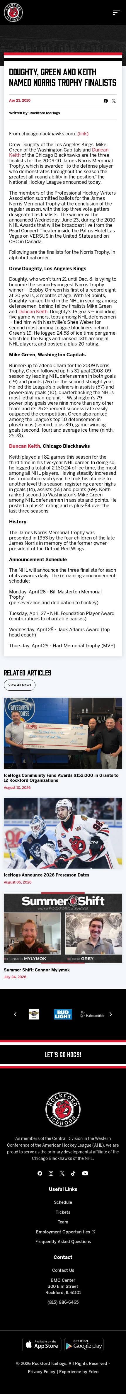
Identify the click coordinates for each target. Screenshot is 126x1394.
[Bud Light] (63, 1014)
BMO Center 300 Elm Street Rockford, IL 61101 (63, 1287)
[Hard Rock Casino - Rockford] (34, 1014)
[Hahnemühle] (92, 1014)
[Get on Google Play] (84, 1344)
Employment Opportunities (63, 1232)
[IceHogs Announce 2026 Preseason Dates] (63, 833)
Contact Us (63, 1271)
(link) (82, 134)
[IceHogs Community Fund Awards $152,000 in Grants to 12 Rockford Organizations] (63, 733)
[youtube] (85, 1173)
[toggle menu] (116, 12)
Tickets (63, 1213)
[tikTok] (73, 1173)
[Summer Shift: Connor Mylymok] (63, 928)
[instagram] (51, 1173)
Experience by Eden (78, 1372)
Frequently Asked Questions (63, 1242)
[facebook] (39, 1173)
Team (63, 1222)
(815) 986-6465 (63, 1303)
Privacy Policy (41, 1372)
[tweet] (113, 101)
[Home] (13, 12)
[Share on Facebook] (106, 101)
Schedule (63, 1203)
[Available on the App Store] (42, 1344)
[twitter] (62, 1173)
